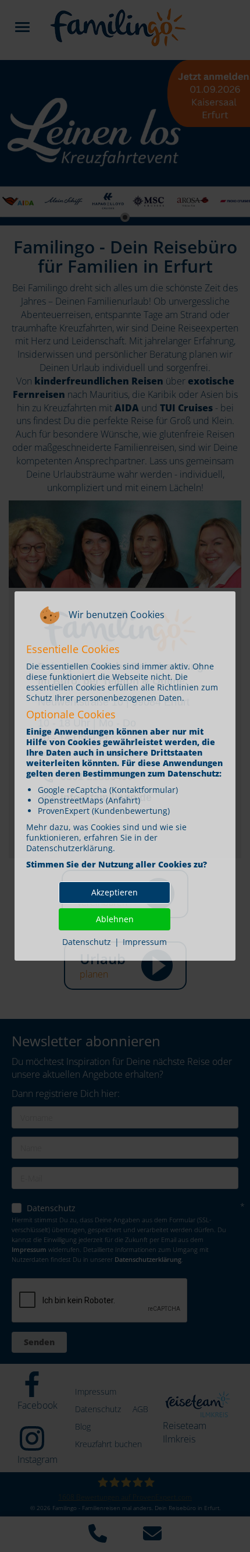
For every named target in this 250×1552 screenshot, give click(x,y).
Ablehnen (115, 919)
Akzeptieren (114, 892)
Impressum (145, 941)
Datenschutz (86, 941)
